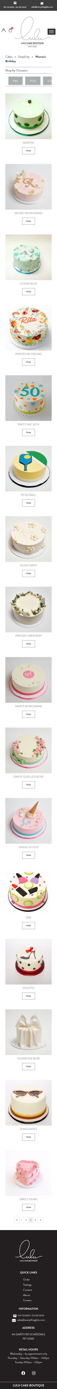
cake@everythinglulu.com (42, 7)
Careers (27, 1300)
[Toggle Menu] (51, 31)
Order (28, 150)
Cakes (8, 56)
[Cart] (10, 30)
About (26, 1295)
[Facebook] (23, 1373)
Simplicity (24, 56)
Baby (15, 81)
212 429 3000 (21, 7)
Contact (27, 1290)
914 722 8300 (8, 7)
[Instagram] (33, 1373)
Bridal (33, 81)
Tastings (27, 1285)
